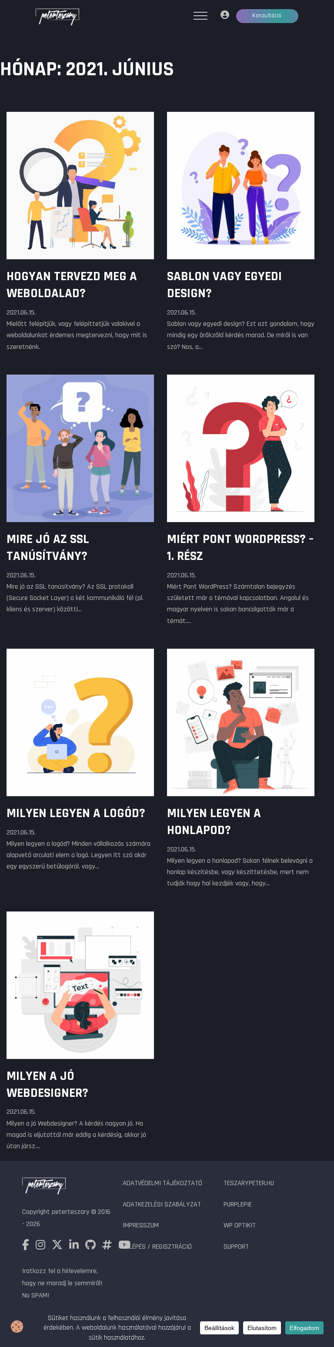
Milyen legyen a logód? (76, 813)
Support (236, 1246)
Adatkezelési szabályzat (162, 1204)
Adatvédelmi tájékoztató (162, 1183)
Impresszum (141, 1225)
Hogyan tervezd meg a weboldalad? (72, 285)
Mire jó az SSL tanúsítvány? (48, 547)
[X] (57, 1246)
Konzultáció (267, 15)
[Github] (90, 1246)
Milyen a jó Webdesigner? (47, 1084)
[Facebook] (25, 1246)
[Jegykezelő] (224, 16)
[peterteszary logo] (57, 17)
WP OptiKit (240, 1225)
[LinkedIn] (74, 1246)
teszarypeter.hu (249, 1183)
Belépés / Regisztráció (157, 1246)
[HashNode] (107, 1246)
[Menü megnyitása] (200, 16)
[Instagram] (40, 1246)
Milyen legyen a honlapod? (214, 821)
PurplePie (238, 1204)
